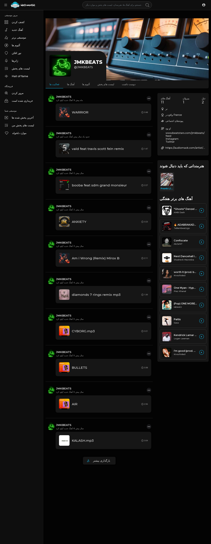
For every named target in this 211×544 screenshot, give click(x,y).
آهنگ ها (70, 84)
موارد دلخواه (19, 133)
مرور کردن (17, 93)
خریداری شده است (22, 100)
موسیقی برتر (19, 37)
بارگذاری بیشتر (101, 460)
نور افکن (16, 53)
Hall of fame (20, 76)
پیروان (186, 100)
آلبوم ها (16, 45)
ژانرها (15, 60)
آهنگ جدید (17, 29)
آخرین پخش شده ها (23, 117)
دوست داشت (128, 84)
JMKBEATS (88, 62)
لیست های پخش (21, 68)
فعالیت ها (54, 84)
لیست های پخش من (23, 125)
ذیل (203, 100)
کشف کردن (18, 22)
